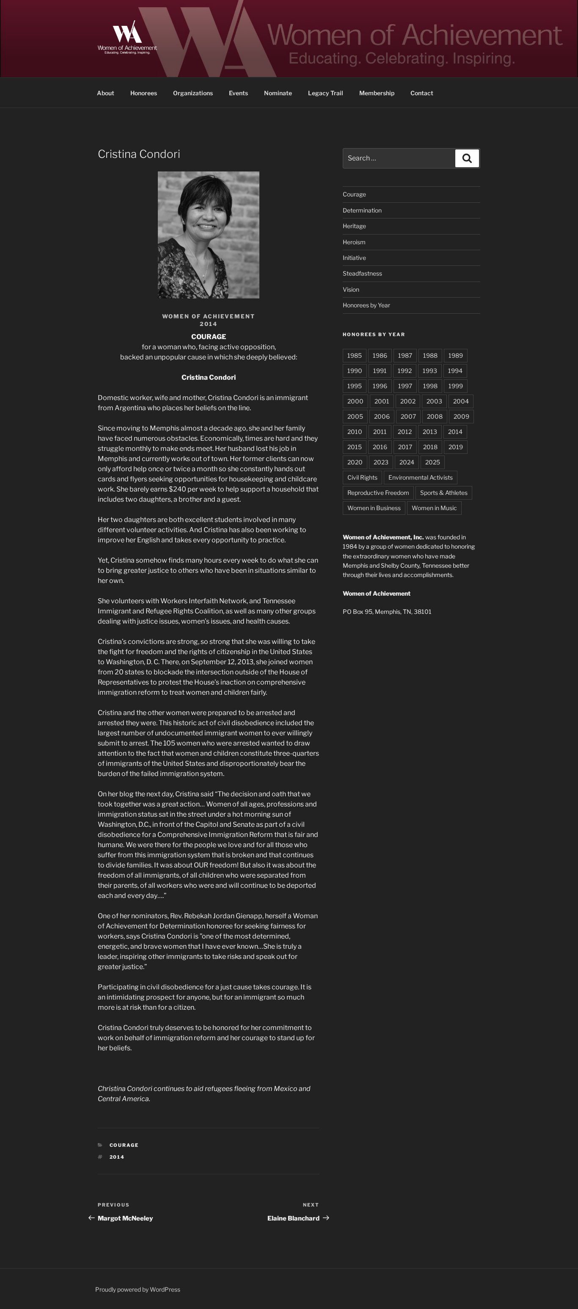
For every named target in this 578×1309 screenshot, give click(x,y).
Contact (421, 93)
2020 (355, 462)
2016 (380, 446)
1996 (380, 385)
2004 (461, 401)
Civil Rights (362, 477)
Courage (124, 1145)
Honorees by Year (366, 305)
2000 (355, 401)
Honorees (143, 93)
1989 (456, 355)
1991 (380, 370)
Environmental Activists (420, 477)
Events (238, 93)
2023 (381, 462)
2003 (434, 401)
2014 (117, 1157)
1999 (456, 385)
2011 (380, 431)
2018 (430, 446)
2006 (382, 416)
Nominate (278, 93)
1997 (405, 385)
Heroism (354, 242)
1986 (380, 355)
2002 (408, 401)
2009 (461, 416)
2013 (430, 431)
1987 (405, 355)
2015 (354, 446)
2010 (354, 431)
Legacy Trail (325, 93)
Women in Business (374, 507)
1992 (405, 370)
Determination (362, 210)
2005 (355, 416)
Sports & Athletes (444, 492)
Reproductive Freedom (378, 492)
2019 (456, 446)
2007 (408, 416)
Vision (351, 289)
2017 (405, 446)
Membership (376, 93)
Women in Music (434, 507)
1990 (354, 370)
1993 (430, 370)
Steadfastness (362, 273)
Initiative (354, 257)
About (105, 93)
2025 (432, 462)
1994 (455, 370)
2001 (381, 401)
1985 (354, 355)
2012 (405, 431)
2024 (406, 462)
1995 (354, 385)
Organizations (193, 93)
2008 (435, 416)
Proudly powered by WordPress (137, 1289)
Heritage (354, 225)
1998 (430, 385)
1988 (430, 355)
